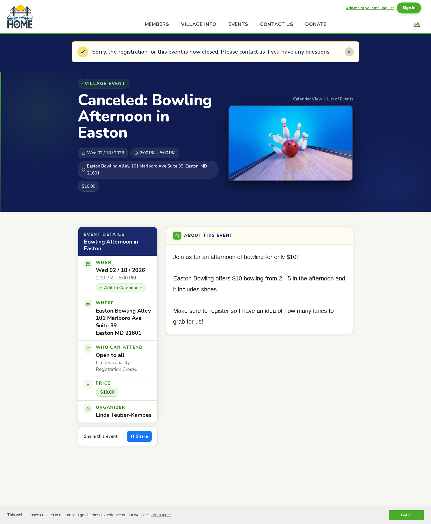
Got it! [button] (406, 515)
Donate (315, 24)
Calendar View (307, 99)
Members (157, 24)
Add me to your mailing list (370, 7)
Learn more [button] (161, 515)
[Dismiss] (349, 51)
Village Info (198, 24)
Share (142, 436)
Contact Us (276, 24)
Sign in (409, 7)
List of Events (340, 99)
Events (238, 24)
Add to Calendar (121, 288)
